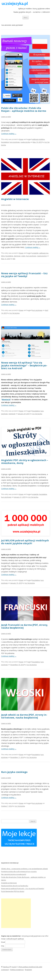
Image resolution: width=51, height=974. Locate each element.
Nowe (21, 139)
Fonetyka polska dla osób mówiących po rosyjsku (19, 871)
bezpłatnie (5, 142)
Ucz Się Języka (14, 313)
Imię (3, 946)
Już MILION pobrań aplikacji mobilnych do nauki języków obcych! (25, 542)
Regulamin (28, 970)
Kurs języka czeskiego (14, 772)
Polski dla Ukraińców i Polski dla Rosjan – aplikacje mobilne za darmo (23, 109)
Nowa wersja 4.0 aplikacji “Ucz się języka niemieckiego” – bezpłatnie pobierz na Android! (24, 365)
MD (14, 259)
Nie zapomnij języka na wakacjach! (13, 874)
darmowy (17, 256)
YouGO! (14, 967)
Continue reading (8, 133)
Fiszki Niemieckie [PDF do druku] (12, 891)
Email (3, 942)
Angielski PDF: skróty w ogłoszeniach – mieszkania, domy (24, 462)
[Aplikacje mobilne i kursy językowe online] (14, 5)
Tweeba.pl (6, 967)
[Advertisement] (16, 913)
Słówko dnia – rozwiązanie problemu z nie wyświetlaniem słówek (24, 869)
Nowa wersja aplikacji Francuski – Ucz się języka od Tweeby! (24, 275)
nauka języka (25, 142)
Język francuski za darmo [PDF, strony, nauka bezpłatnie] (24, 626)
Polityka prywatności (17, 970)
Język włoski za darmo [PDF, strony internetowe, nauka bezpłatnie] (24, 716)
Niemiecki (6, 399)
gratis (23, 256)
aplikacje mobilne (38, 139)
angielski (35, 253)
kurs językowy (15, 142)
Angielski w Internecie (15, 199)
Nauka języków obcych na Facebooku (14, 886)
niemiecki (12, 414)
